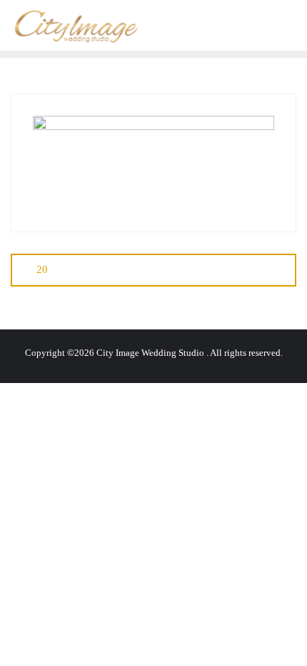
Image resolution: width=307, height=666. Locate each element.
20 (42, 269)
